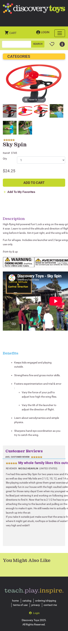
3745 (14, 152)
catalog (26, 600)
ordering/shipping (45, 600)
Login (45, 32)
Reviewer (11, 468)
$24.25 (9, 171)
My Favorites (52, 42)
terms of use (20, 604)
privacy (35, 604)
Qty (5, 158)
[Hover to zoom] (34, 83)
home (15, 600)
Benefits (10, 353)
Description (14, 219)
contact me (50, 604)
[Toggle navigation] (59, 33)
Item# (6, 152)
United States (48, 468)
